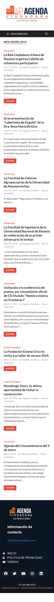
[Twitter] (14, 573)
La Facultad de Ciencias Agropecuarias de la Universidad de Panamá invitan (26, 182)
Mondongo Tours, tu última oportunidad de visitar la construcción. (23, 390)
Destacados (9, 51)
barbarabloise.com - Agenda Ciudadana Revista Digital (27, 587)
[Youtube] (23, 573)
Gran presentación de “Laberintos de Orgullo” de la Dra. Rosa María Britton (24, 122)
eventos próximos (12, 348)
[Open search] (46, 33)
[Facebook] (5, 573)
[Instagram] (32, 573)
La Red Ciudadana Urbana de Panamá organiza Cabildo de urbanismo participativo (24, 59)
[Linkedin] (41, 573)
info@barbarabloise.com (21, 540)
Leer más (9, 100)
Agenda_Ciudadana (31, 67)
